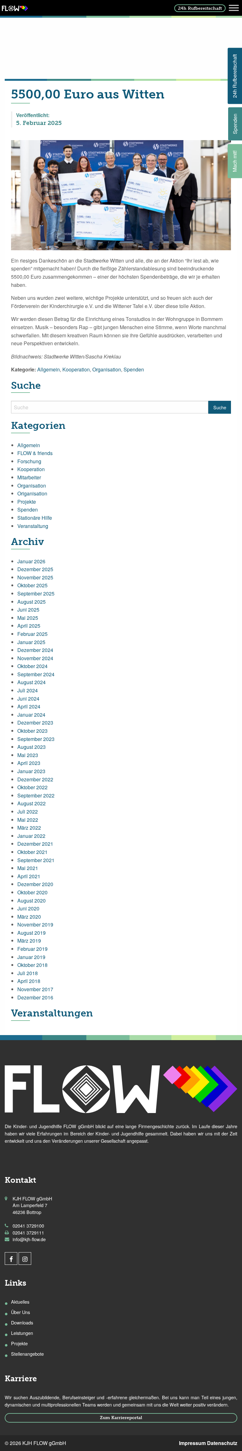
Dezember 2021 (35, 843)
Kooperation (76, 369)
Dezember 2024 (35, 650)
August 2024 (31, 682)
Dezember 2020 (35, 884)
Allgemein (48, 369)
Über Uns (20, 1312)
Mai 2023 (27, 755)
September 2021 (36, 860)
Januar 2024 (31, 714)
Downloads (22, 1322)
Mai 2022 (27, 819)
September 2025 (36, 593)
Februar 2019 (32, 948)
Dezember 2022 (35, 779)
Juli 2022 (27, 811)
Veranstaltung (32, 526)
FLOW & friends (35, 453)
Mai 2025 (27, 617)
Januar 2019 (31, 957)
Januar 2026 (31, 561)
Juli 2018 (27, 973)
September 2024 (36, 674)
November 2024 (35, 658)
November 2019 (35, 924)
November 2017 (35, 989)
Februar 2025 (32, 633)
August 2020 (31, 900)
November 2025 (35, 577)
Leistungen (22, 1333)
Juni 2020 (28, 908)
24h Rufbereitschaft (200, 8)
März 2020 (29, 916)
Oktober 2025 (32, 585)
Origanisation (32, 493)
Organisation (106, 369)
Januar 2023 (31, 771)
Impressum (192, 1443)
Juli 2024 (27, 690)
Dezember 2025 (35, 569)
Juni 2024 (28, 698)
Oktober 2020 (32, 892)
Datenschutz (222, 1443)
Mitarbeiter (29, 477)
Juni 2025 (28, 609)
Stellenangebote (27, 1353)
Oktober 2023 (32, 730)
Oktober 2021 (32, 852)
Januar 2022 (31, 835)
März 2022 (29, 827)
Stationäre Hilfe (34, 517)
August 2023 (31, 746)
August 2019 (31, 932)
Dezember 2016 (35, 997)
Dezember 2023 (35, 722)
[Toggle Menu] (234, 8)
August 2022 (31, 803)
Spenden (134, 369)
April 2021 (28, 876)
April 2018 (28, 981)
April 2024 (28, 706)
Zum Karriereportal (121, 1417)
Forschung (29, 461)
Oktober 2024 (32, 666)
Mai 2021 (27, 868)
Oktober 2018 (32, 964)
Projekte (26, 501)
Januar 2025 (31, 642)
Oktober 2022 (32, 787)
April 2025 (28, 625)
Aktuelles (20, 1301)
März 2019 (29, 940)
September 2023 (36, 739)
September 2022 (36, 795)
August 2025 (31, 601)
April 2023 (28, 763)
